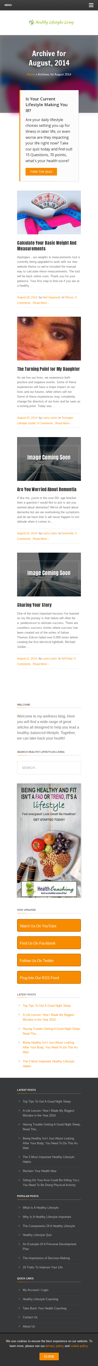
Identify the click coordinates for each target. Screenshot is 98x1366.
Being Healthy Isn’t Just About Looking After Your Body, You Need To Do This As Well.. (50, 1047)
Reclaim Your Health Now (39, 1171)
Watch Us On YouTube (38, 926)
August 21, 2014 (27, 533)
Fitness (69, 297)
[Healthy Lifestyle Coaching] (49, 896)
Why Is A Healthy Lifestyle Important (47, 1217)
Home (31, 74)
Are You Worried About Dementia (46, 489)
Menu (8, 5)
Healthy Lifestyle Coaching (40, 1299)
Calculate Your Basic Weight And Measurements (46, 246)
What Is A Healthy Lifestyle (41, 1207)
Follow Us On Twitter (37, 961)
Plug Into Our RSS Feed (39, 978)
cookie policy (79, 1346)
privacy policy (55, 1346)
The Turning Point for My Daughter (48, 369)
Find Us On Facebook (37, 943)
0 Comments (45, 423)
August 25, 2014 (27, 417)
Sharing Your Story (34, 605)
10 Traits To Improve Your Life (43, 1267)
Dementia (68, 533)
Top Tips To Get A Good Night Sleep (47, 1005)
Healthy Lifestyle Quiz (37, 1235)
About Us (29, 1326)
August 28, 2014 (27, 297)
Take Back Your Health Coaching (44, 1308)
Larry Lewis (50, 417)
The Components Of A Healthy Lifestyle (49, 1226)
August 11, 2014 (27, 658)
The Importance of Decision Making (46, 1258)
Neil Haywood (51, 297)
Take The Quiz (41, 171)
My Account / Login (35, 1290)
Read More (41, 303)
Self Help (67, 658)
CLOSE (49, 1356)
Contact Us (30, 1317)
